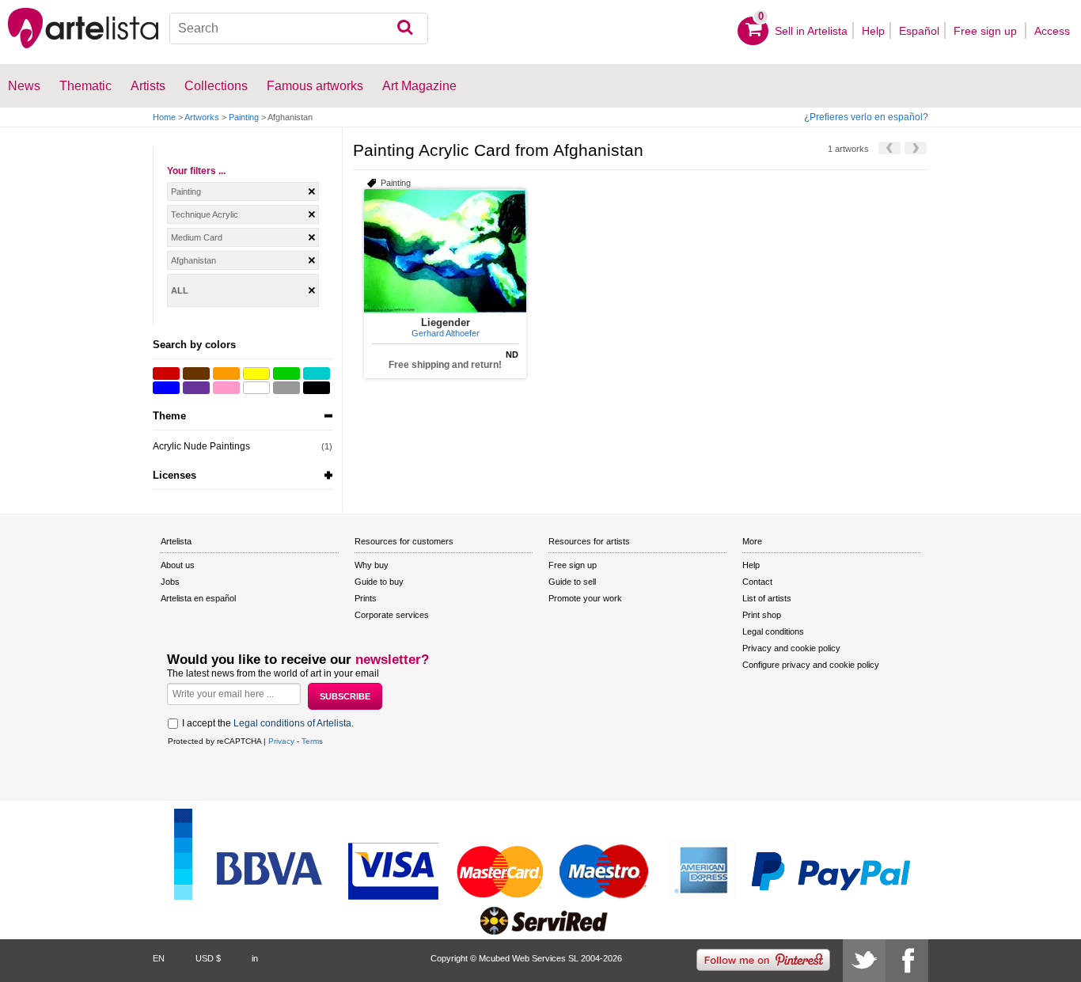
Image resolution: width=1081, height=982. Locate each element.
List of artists (766, 598)
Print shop (761, 615)
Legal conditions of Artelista (292, 723)
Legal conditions (773, 631)
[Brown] (196, 373)
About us (178, 565)
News (24, 86)
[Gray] (286, 387)
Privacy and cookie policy (791, 648)
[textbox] (299, 28)
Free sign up (987, 31)
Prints (366, 598)
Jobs (170, 581)
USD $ (208, 958)
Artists (148, 86)
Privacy (281, 741)
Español (919, 31)
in (255, 958)
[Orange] (226, 373)
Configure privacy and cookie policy (810, 664)
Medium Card (196, 237)
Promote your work (585, 598)
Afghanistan (193, 260)
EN (159, 958)
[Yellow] (256, 373)
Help (873, 31)
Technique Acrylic (204, 214)
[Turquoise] (316, 373)
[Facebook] (907, 960)
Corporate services (392, 615)
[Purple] (196, 387)
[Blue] (166, 387)
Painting (244, 117)
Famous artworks (315, 86)
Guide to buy (379, 581)
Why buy (372, 565)
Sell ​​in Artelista (811, 31)
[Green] (286, 373)
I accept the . (268, 723)
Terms (312, 741)
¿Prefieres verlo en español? (866, 117)
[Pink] (226, 387)
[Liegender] (445, 251)
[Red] (166, 373)
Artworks (201, 117)
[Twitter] (864, 960)
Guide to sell (572, 581)
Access (1052, 31)
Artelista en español (198, 598)
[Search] (404, 28)
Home (164, 117)
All (179, 290)
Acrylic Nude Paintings (201, 446)
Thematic (85, 86)
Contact (757, 581)
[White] (256, 387)
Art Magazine (419, 86)
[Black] (316, 387)
